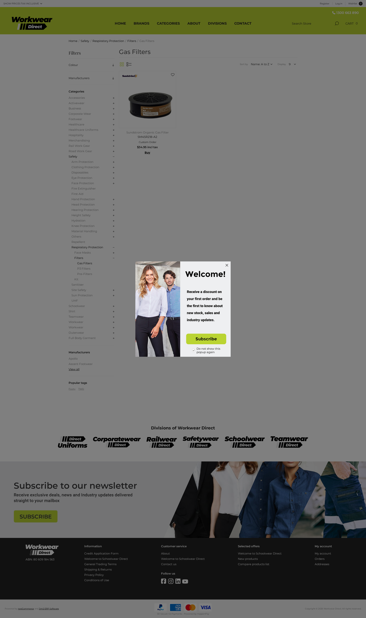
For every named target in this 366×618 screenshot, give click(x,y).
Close (227, 265)
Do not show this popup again (208, 350)
